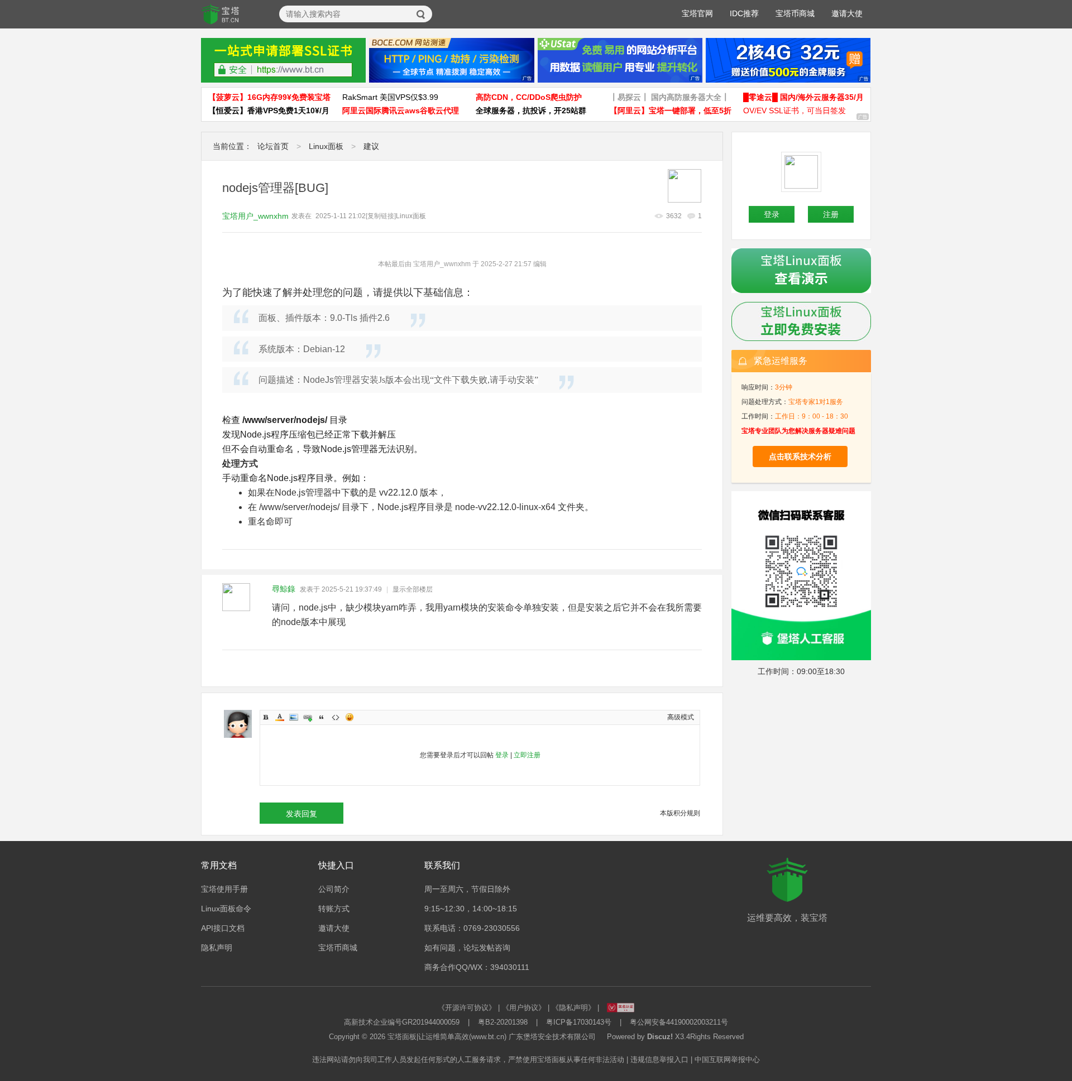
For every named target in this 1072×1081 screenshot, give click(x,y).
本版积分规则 (680, 813)
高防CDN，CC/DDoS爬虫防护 (529, 97)
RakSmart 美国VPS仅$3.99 (390, 97)
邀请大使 (847, 13)
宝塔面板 (402, 1036)
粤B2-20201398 (503, 1022)
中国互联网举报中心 (727, 1059)
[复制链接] (381, 216)
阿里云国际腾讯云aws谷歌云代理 (400, 110)
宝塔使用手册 (224, 889)
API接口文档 (223, 928)
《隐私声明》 (573, 1007)
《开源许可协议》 (467, 1007)
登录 (502, 755)
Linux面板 (326, 146)
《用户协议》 (523, 1007)
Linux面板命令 (226, 908)
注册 (831, 214)
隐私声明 (216, 947)
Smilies (349, 717)
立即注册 (527, 755)
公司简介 (334, 889)
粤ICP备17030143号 (578, 1022)
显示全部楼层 (413, 589)
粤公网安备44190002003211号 (679, 1022)
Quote (321, 717)
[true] (421, 14)
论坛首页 (273, 146)
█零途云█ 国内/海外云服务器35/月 (803, 97)
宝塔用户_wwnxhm (255, 216)
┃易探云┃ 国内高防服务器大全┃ (669, 97)
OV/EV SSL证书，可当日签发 (794, 110)
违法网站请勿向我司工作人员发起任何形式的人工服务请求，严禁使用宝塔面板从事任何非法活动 (468, 1059)
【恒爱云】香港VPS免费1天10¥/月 (268, 110)
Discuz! (660, 1036)
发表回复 (301, 813)
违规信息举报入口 (659, 1059)
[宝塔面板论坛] (220, 14)
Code (335, 717)
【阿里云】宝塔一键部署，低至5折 (670, 110)
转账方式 (334, 908)
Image (293, 717)
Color (279, 717)
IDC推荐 (744, 13)
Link (307, 717)
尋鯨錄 (283, 588)
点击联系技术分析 (800, 456)
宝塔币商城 (795, 13)
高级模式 (680, 717)
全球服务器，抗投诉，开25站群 (531, 110)
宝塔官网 (697, 13)
